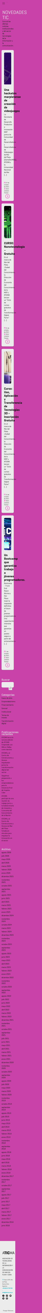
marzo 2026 (6, 866)
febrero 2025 (7, 909)
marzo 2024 (6, 928)
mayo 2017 (6, 1205)
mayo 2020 (6, 1088)
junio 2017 (6, 1202)
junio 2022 (6, 1003)
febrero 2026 (7, 870)
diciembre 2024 (8, 916)
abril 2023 (5, 964)
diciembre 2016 (8, 1222)
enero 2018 (6, 1173)
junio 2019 (6, 1120)
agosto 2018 (6, 1152)
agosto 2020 (6, 1081)
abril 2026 (5, 863)
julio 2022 (5, 1000)
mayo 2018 (6, 1159)
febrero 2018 (7, 1169)
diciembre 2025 (8, 877)
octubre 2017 (7, 1186)
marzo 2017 (6, 1212)
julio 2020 (5, 1085)
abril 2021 (5, 1049)
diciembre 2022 (8, 978)
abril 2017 (5, 1209)
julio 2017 (5, 1198)
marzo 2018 (6, 1166)
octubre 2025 (7, 886)
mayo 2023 (6, 960)
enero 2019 (6, 1137)
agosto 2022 (6, 996)
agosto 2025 (6, 895)
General (4, 708)
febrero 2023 (7, 971)
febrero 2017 (7, 1215)
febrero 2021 (7, 1056)
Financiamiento (8, 705)
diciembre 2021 (8, 1020)
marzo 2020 (6, 1091)
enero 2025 (6, 912)
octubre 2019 (7, 1104)
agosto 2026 (6, 853)
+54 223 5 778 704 (7, 1288)
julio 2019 (5, 1117)
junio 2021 (6, 1042)
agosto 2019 (6, 1113)
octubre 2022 (7, 987)
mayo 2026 (6, 859)
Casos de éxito (7, 698)
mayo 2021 (6, 1045)
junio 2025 (6, 898)
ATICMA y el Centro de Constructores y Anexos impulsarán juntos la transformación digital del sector (7, 762)
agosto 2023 (6, 954)
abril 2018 (5, 1163)
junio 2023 (6, 957)
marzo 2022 (6, 1013)
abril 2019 (5, 1127)
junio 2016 (6, 1226)
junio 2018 (6, 1156)
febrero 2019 (7, 1134)
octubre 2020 (7, 1072)
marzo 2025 (6, 905)
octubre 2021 (7, 1029)
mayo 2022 (6, 1006)
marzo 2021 (6, 1052)
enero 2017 (6, 1219)
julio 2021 (5, 1039)
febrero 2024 (7, 932)
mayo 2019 (6, 1124)
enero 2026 (6, 873)
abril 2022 (5, 1010)
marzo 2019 (6, 1130)
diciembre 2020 (8, 1063)
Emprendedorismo (8, 702)
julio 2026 (5, 856)
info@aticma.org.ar (7, 1292)
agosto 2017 (6, 1195)
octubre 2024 (7, 925)
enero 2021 (6, 1059)
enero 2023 (6, 974)
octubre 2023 (7, 944)
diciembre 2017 (8, 1176)
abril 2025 (5, 902)
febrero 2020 (7, 1095)
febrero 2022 (7, 1017)
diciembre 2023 (8, 935)
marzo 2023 (6, 967)
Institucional (6, 712)
